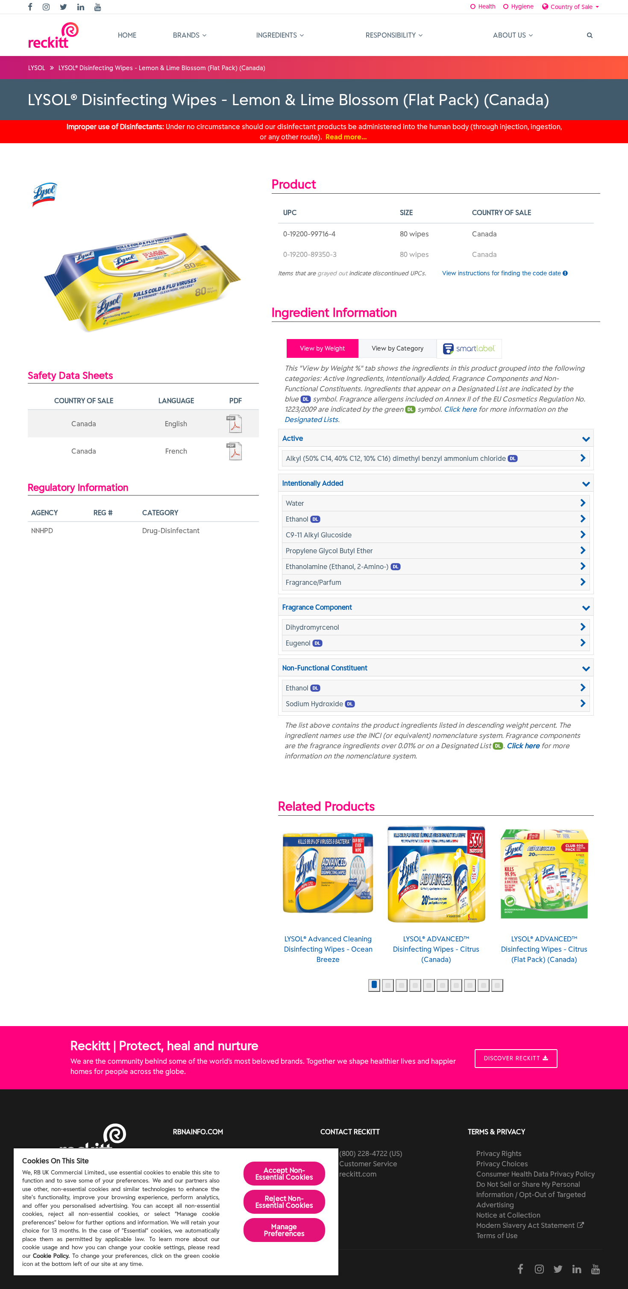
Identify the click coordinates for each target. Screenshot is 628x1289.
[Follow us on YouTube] (98, 7)
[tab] (469, 349)
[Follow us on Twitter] (64, 7)
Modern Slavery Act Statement (526, 1225)
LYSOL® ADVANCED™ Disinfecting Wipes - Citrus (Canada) (436, 949)
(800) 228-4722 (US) (370, 1153)
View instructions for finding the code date (502, 273)
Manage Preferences (284, 1230)
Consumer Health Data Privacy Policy (535, 1174)
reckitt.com (357, 1174)
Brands (187, 35)
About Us (510, 35)
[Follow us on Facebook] (31, 7)
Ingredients (277, 35)
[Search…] (589, 35)
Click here (460, 409)
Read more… (346, 137)
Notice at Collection (508, 1215)
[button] (436, 458)
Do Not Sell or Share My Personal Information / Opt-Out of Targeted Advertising (531, 1194)
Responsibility (391, 35)
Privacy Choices (502, 1163)
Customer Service (368, 1163)
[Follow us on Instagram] (47, 7)
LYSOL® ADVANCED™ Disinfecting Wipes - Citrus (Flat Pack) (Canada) (544, 949)
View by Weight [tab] (322, 348)
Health (486, 6)
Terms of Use (497, 1235)
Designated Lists (311, 419)
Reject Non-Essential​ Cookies (284, 1201)
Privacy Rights (499, 1153)
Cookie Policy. (51, 1256)
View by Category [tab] (397, 348)
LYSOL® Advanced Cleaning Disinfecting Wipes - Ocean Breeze (328, 949)
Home (127, 35)
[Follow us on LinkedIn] (81, 7)
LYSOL (36, 68)
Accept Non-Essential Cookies (284, 1173)
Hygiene (522, 6)
